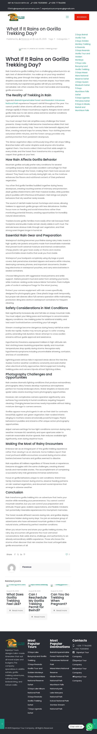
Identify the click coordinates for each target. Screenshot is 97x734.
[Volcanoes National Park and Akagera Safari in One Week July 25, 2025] (95, 724)
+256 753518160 (40, 3)
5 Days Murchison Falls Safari (82, 91)
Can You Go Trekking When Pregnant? (60, 599)
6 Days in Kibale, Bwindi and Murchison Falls (82, 107)
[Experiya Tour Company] (16, 17)
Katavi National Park (59, 700)
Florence (25, 39)
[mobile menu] (67, 17)
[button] (89, 726)
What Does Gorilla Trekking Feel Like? (15, 599)
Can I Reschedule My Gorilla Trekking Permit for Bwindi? (38, 602)
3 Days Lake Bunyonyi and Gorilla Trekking (82, 66)
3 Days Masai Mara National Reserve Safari (82, 75)
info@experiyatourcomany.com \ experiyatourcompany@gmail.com (42, 8)
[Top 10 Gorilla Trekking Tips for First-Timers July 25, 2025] (2, 724)
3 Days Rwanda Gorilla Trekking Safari (35, 700)
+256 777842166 (58, 3)
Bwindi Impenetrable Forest (28, 100)
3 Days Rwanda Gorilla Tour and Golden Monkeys (35, 668)
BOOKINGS (82, 17)
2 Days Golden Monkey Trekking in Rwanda (82, 44)
